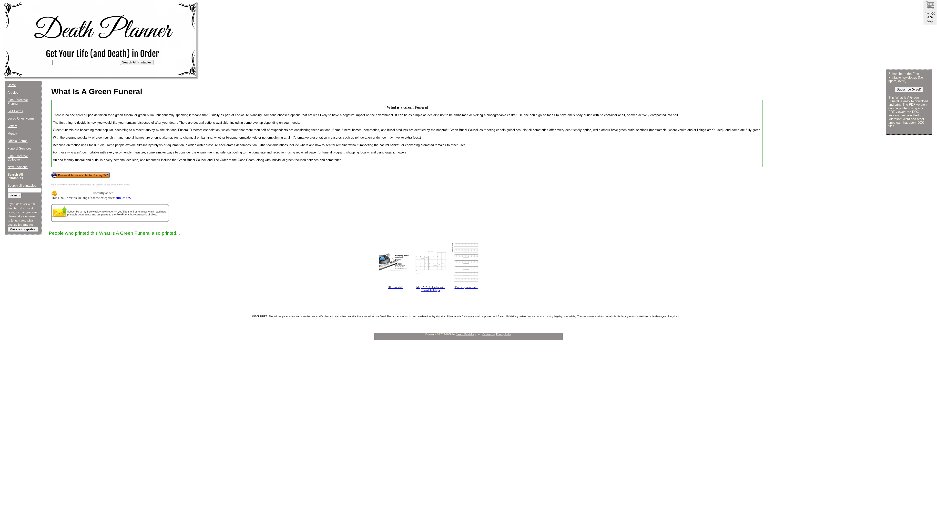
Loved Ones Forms (21, 118)
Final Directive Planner (18, 101)
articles (120, 198)
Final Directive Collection (18, 158)
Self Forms (15, 111)
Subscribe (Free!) (909, 89)
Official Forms (18, 141)
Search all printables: (22, 185)
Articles (13, 92)
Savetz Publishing (466, 334)
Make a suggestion (23, 229)
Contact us (488, 334)
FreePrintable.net (126, 214)
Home (12, 85)
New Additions (18, 167)
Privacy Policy (503, 334)
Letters (12, 126)
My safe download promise (65, 184)
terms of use (123, 184)
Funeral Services (19, 148)
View (930, 21)
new (128, 198)
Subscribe (73, 211)
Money (12, 133)
